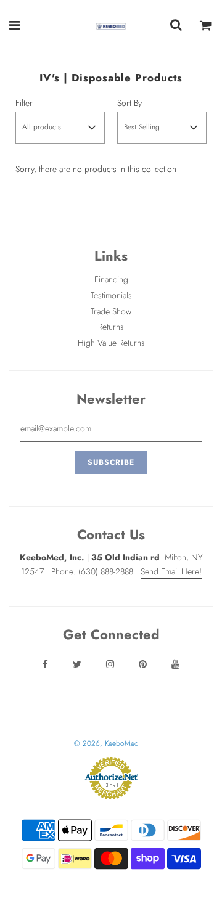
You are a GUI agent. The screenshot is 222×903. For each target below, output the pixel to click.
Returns (111, 327)
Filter (24, 103)
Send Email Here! (171, 571)
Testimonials (111, 295)
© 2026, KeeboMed (106, 743)
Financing (111, 279)
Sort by (129, 103)
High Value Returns (111, 343)
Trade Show (111, 311)
